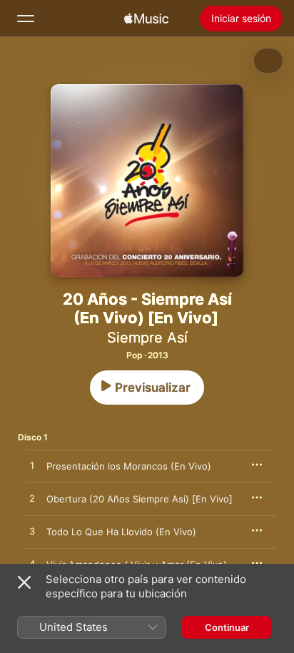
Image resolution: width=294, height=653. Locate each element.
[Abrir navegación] (25, 18)
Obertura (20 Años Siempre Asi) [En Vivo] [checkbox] (139, 499)
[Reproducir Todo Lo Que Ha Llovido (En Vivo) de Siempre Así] (32, 531)
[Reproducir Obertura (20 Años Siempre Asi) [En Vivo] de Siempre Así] (32, 498)
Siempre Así (147, 337)
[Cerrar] (24, 582)
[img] (146, 18)
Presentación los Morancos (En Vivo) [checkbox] (128, 466)
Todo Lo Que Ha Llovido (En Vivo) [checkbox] (121, 531)
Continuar (227, 627)
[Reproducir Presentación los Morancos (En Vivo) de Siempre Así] (32, 466)
